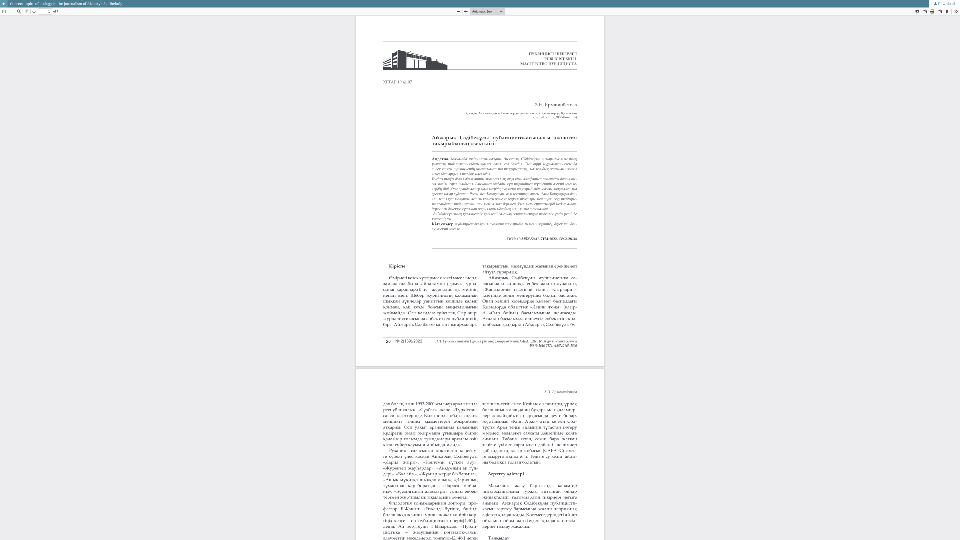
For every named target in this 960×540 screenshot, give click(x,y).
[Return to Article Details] (4, 4)
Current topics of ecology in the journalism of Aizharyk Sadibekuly (66, 3)
